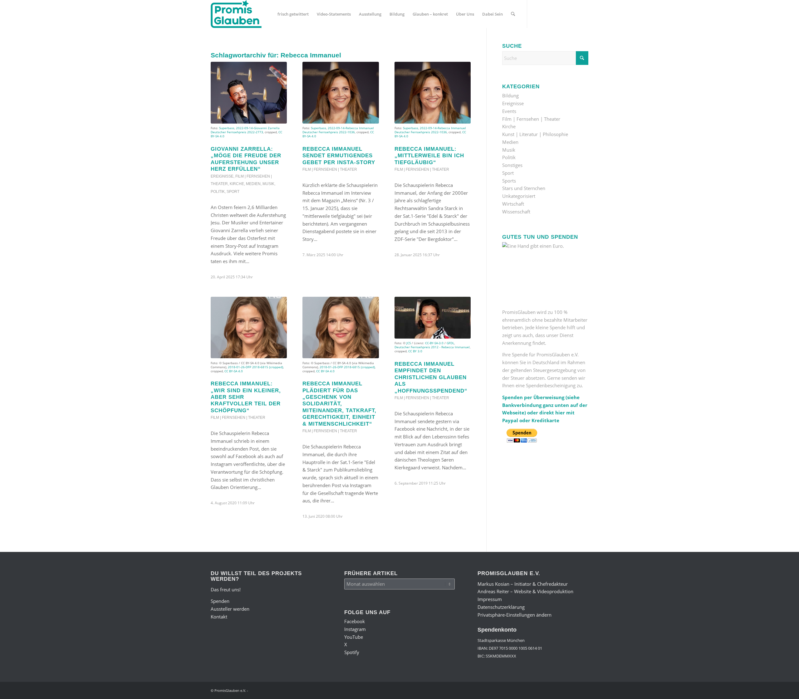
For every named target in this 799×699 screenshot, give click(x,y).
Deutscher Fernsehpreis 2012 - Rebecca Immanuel (432, 347)
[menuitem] (293, 14)
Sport (233, 191)
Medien (253, 184)
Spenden (220, 601)
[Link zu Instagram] (546, 13)
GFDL (450, 343)
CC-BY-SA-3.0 (434, 343)
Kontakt (219, 616)
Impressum (490, 599)
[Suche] (513, 14)
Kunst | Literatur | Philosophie (535, 134)
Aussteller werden (230, 609)
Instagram (355, 629)
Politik (218, 191)
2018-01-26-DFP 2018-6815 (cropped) (255, 367)
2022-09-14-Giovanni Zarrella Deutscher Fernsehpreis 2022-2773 (245, 130)
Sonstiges (512, 165)
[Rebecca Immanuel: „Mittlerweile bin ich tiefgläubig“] (433, 93)
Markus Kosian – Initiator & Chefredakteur (523, 584)
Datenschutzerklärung (501, 607)
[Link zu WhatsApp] (574, 13)
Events (509, 111)
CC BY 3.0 (415, 351)
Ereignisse (222, 176)
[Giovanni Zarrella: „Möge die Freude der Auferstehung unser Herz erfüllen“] (249, 93)
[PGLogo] (236, 14)
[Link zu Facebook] (537, 13)
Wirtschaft (513, 204)
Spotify (351, 652)
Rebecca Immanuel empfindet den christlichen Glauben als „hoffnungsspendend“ (431, 377)
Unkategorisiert (518, 196)
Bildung (510, 95)
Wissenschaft (516, 211)
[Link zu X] (565, 13)
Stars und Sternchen (523, 188)
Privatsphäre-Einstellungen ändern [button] (514, 615)
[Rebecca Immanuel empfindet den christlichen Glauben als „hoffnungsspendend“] (433, 318)
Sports (509, 181)
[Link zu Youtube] (555, 13)
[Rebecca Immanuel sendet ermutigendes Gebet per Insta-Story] (340, 93)
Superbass (226, 128)
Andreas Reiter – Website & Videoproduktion (525, 591)
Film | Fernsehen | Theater (329, 169)
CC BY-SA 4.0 (233, 371)
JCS (408, 343)
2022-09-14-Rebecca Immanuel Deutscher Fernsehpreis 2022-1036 (338, 130)
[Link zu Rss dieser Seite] (583, 13)
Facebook (354, 621)
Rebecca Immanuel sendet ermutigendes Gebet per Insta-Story (338, 155)
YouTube (353, 637)
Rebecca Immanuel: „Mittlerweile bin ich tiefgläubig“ (429, 155)
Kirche (237, 184)
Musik (268, 184)
